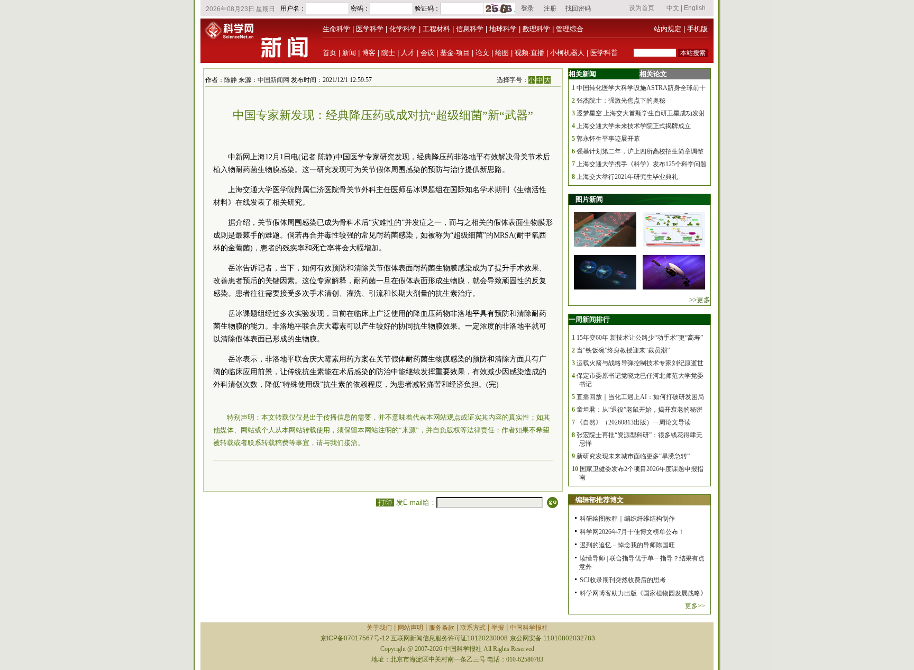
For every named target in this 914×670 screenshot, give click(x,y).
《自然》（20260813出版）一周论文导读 (634, 422)
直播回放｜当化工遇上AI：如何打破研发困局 (640, 397)
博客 (369, 53)
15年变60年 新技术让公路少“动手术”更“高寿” (640, 337)
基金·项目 (455, 53)
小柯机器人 (567, 53)
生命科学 (336, 29)
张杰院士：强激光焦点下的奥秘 (621, 100)
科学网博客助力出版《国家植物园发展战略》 (643, 593)
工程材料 (436, 29)
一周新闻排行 (589, 319)
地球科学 (503, 29)
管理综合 (569, 29)
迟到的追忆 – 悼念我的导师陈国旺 (627, 545)
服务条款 (441, 627)
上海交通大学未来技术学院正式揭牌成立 (634, 126)
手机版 (697, 29)
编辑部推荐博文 (599, 500)
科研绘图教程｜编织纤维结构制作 (627, 518)
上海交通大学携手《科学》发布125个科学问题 (642, 164)
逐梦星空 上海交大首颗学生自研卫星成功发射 (641, 113)
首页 (329, 53)
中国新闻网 (273, 80)
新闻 (349, 53)
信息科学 (469, 29)
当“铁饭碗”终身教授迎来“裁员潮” (623, 350)
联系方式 (473, 627)
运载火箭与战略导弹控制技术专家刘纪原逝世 (640, 363)
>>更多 (699, 300)
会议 (427, 53)
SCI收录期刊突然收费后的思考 (623, 580)
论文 (482, 53)
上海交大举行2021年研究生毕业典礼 (627, 176)
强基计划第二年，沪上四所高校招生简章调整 (640, 151)
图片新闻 (589, 199)
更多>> (695, 606)
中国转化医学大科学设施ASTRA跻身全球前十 (641, 88)
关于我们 (379, 627)
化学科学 (403, 29)
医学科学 (369, 29)
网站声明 (410, 627)
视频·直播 (529, 53)
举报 (497, 627)
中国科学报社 (529, 627)
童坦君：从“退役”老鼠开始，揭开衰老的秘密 (639, 409)
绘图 (502, 53)
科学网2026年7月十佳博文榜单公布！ (632, 532)
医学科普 (604, 53)
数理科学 (536, 29)
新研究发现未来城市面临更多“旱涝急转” (633, 456)
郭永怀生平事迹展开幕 (608, 138)
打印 (385, 502)
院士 (388, 53)
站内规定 (667, 29)
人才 (408, 53)
